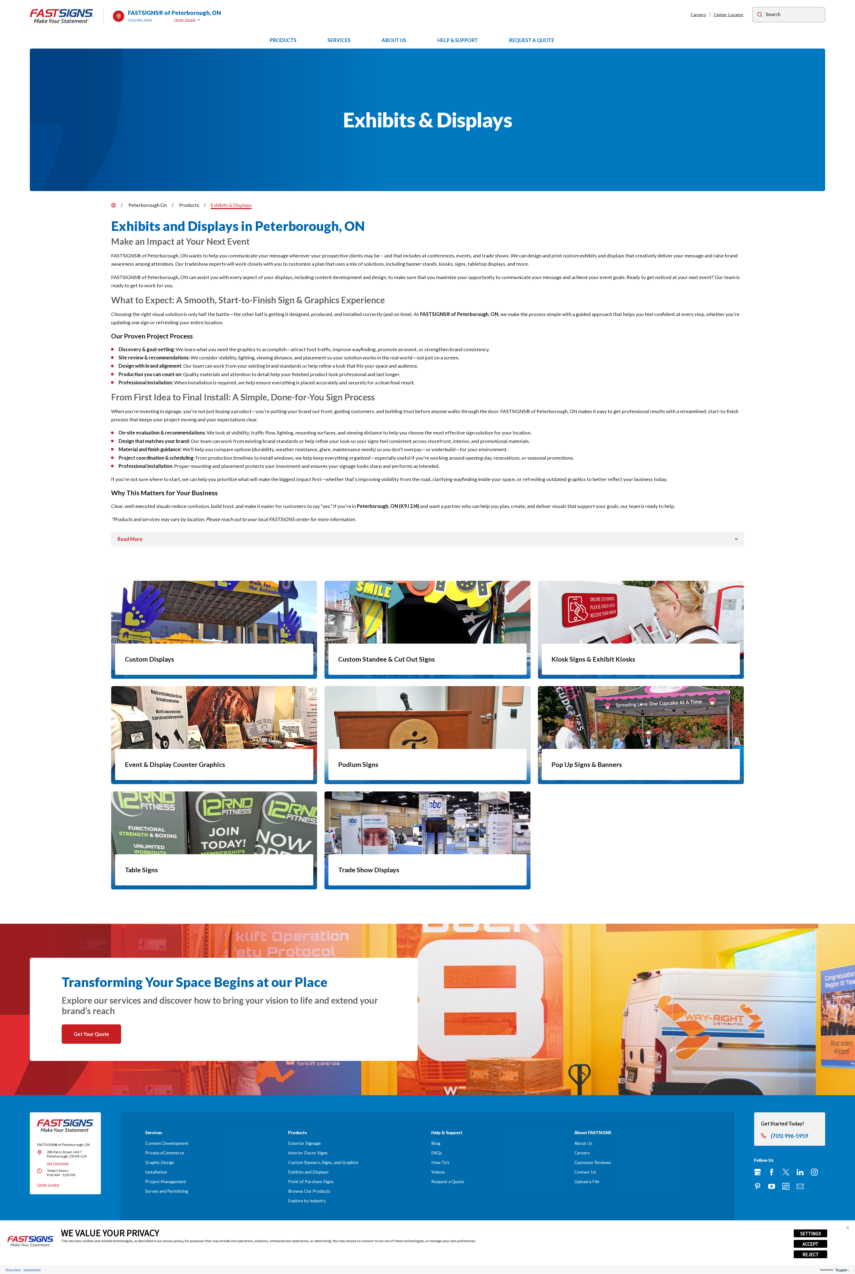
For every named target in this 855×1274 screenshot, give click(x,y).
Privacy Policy (13, 1269)
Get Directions (58, 1163)
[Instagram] (814, 1172)
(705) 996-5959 (140, 20)
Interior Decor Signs (308, 1152)
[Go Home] (113, 204)
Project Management (165, 1181)
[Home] (62, 16)
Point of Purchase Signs (311, 1181)
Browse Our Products (309, 1191)
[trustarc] (842, 1269)
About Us (583, 1143)
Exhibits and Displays (308, 1171)
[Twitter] (785, 1172)
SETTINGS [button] (810, 1233)
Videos (438, 1171)
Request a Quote (447, 1181)
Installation (156, 1171)
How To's (440, 1162)
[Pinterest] (757, 1186)
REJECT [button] (810, 1254)
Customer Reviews (592, 1162)
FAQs (436, 1152)
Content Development (167, 1143)
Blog (435, 1143)
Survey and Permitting (166, 1191)
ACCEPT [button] (810, 1244)
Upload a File (586, 1181)
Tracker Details (32, 1269)
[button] (847, 1227)
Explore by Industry (307, 1200)
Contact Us (585, 1171)
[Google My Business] (757, 1172)
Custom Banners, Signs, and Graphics (323, 1162)
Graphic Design (159, 1162)
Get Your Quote (91, 1034)
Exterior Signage (304, 1143)
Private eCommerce (164, 1152)
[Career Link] (785, 1186)
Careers (698, 14)
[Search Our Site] (759, 15)
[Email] (800, 1186)
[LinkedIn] (800, 1172)
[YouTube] (771, 1186)
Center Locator (729, 14)
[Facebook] (771, 1172)
